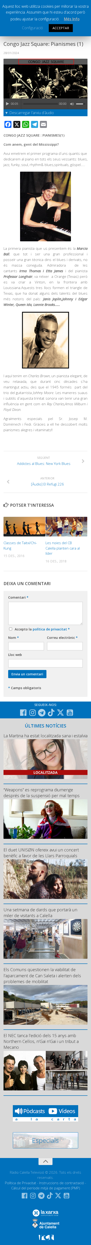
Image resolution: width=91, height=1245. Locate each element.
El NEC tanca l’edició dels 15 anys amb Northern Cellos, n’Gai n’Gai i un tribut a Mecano (41, 1041)
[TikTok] (51, 712)
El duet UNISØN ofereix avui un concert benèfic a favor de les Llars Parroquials (41, 852)
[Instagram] (32, 713)
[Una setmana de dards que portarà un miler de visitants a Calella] (46, 939)
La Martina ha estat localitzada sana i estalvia (46, 735)
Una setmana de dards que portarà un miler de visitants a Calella (40, 912)
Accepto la (41, 629)
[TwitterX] (60, 712)
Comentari (18, 597)
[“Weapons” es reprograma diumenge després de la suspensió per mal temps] (46, 819)
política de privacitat (50, 629)
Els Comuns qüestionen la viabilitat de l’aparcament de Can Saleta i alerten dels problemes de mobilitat (42, 975)
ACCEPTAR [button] (60, 28)
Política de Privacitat (20, 1182)
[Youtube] (70, 713)
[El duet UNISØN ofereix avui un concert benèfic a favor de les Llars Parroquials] (46, 879)
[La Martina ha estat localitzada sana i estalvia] (46, 759)
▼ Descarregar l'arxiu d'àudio (29, 112)
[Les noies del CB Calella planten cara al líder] (66, 527)
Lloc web (15, 654)
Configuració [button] (32, 27)
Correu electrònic (62, 637)
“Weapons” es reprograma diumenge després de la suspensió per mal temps (42, 792)
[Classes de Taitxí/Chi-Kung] (24, 527)
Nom (13, 637)
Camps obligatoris (24, 688)
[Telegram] (42, 713)
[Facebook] (23, 713)
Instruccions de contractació (61, 1182)
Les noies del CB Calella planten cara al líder (63, 548)
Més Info (72, 19)
